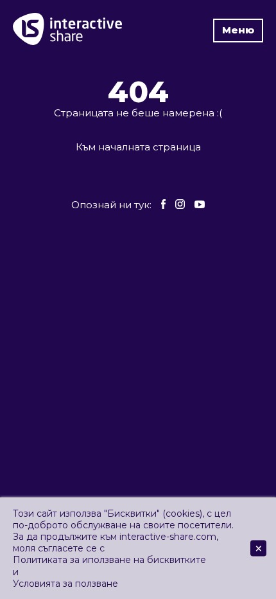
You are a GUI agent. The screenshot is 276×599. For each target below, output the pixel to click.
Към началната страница (138, 147)
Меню (238, 30)
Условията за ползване (65, 583)
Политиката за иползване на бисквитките (109, 560)
